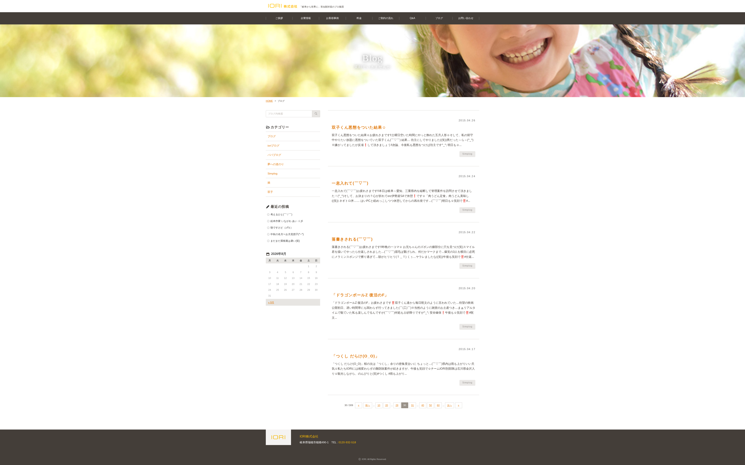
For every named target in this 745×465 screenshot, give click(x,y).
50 (430, 405)
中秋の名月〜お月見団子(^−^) (287, 234)
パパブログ (274, 154)
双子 (270, 191)
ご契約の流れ (385, 18)
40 (422, 405)
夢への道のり (276, 164)
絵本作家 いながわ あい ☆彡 (286, 221)
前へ (367, 405)
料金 (359, 18)
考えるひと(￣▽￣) (281, 214)
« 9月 (271, 302)
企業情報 (306, 18)
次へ (449, 405)
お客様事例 (332, 18)
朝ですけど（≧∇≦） (281, 227)
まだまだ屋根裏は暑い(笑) (285, 240)
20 (386, 405)
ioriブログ (273, 145)
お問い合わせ (465, 18)
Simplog (272, 173)
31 (412, 405)
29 (397, 405)
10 (379, 405)
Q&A (412, 18)
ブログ (439, 18)
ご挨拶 (279, 18)
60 (438, 405)
